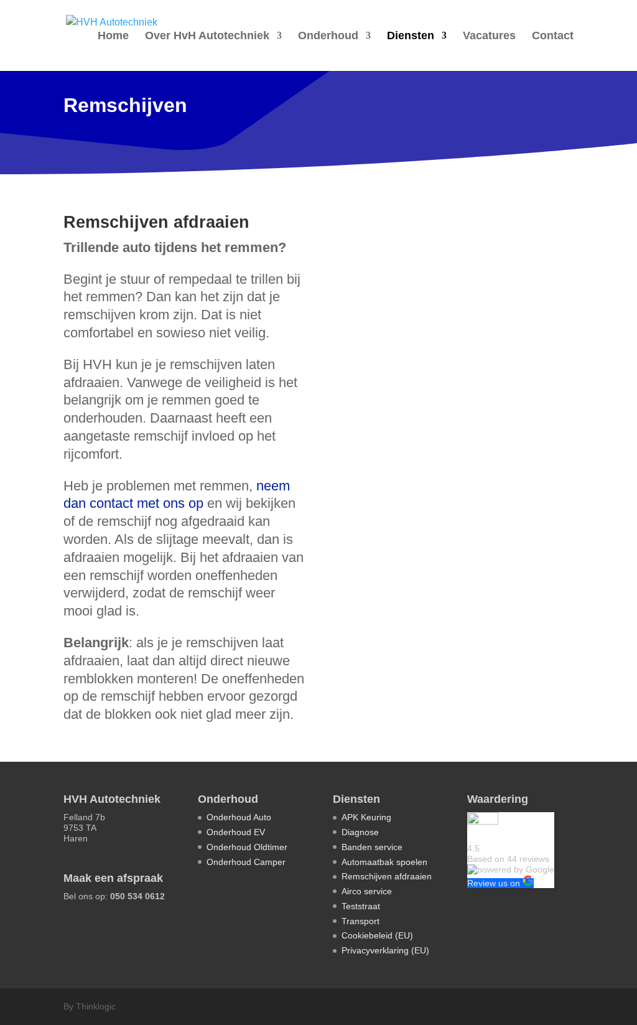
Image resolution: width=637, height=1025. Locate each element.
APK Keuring (366, 817)
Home (113, 36)
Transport (360, 921)
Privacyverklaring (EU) (385, 950)
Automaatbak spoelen (384, 862)
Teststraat (361, 906)
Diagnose (360, 832)
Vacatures (489, 36)
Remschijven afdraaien (387, 876)
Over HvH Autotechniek (207, 36)
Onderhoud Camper (246, 862)
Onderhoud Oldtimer (247, 847)
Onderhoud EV (236, 832)
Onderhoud (328, 36)
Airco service (367, 891)
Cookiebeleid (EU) (377, 935)
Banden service (372, 847)
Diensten (410, 36)
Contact (553, 36)
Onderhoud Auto (239, 817)
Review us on (495, 883)
